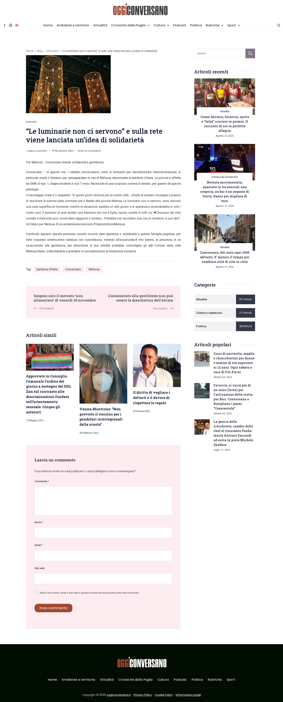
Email (39, 545)
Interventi (31, 121)
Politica (196, 25)
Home (48, 25)
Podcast (179, 25)
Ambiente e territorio (73, 25)
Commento (42, 481)
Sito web (40, 568)
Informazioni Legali (188, 695)
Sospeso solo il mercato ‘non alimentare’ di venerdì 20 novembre (65, 298)
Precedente (46, 308)
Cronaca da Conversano (225, 176)
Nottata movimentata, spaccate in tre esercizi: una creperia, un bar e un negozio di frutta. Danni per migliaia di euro (224, 191)
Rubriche (212, 25)
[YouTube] (16, 25)
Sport (231, 25)
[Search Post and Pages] (278, 25)
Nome (39, 522)
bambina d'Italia (47, 269)
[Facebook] (4, 25)
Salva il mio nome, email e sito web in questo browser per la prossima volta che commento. (90, 592)
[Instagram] (10, 25)
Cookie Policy (164, 695)
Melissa (94, 269)
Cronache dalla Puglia (128, 25)
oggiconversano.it (119, 695)
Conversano (73, 269)
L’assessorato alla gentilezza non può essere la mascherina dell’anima (140, 298)
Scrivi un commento (89, 151)
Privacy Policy (143, 695)
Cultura (159, 25)
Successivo (160, 308)
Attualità (100, 25)
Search (250, 53)
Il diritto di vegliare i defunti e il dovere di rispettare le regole (151, 397)
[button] (7, 694)
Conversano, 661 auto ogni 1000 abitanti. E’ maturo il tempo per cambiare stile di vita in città (225, 257)
